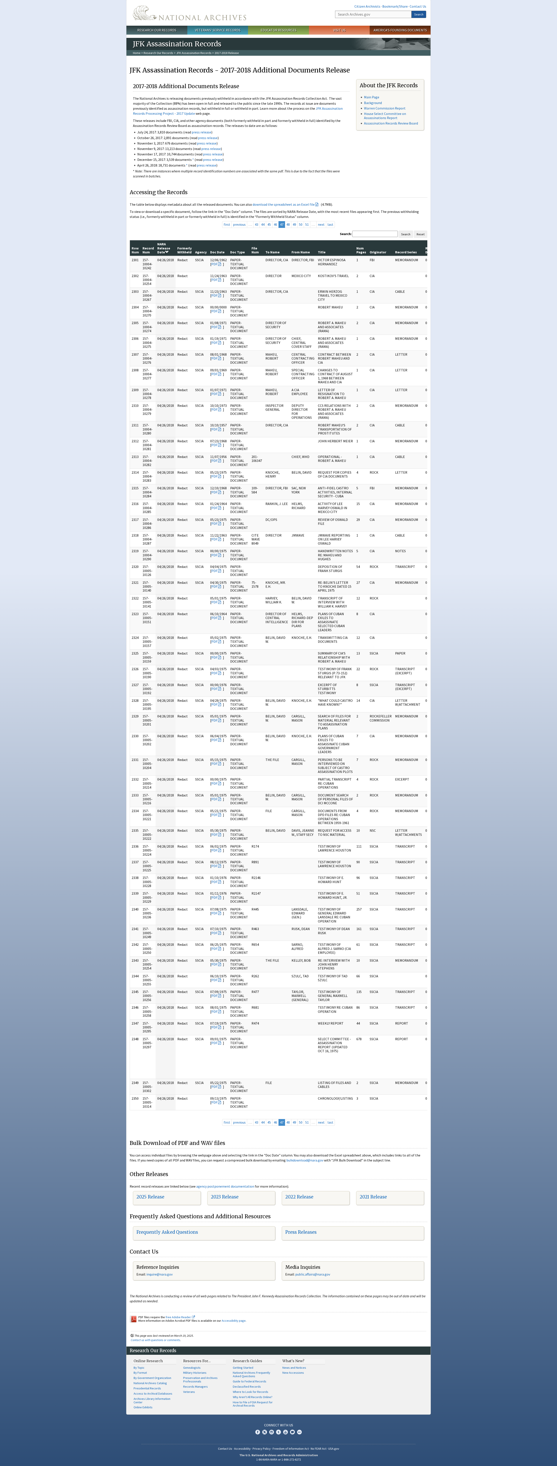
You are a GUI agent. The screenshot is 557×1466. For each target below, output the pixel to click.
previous (239, 224)
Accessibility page (234, 1321)
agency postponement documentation (225, 1186)
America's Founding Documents (400, 30)
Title (321, 252)
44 (263, 224)
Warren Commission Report (385, 108)
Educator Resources (278, 30)
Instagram (271, 1432)
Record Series (406, 252)
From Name (301, 252)
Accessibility (242, 1449)
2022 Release (299, 1197)
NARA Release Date (163, 248)
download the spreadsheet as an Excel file (284, 204)
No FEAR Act (318, 1449)
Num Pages (361, 250)
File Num (255, 250)
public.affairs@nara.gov (312, 1274)
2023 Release (224, 1197)
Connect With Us (278, 1425)
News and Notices (294, 1368)
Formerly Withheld (184, 250)
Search (418, 14)
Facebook (257, 1432)
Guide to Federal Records (249, 1381)
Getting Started (243, 1368)
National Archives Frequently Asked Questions (251, 1374)
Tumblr (278, 1432)
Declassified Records (247, 1387)
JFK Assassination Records (193, 53)
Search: (346, 234)
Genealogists (192, 1368)
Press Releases (301, 1232)
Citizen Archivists (367, 6)
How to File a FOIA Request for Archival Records (253, 1404)
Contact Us (418, 6)
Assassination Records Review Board (391, 123)
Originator (378, 252)
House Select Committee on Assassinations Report (385, 115)
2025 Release (150, 1197)
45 (269, 224)
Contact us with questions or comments (155, 1340)
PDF (214, 264)
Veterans (189, 1392)
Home (137, 53)
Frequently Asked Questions (167, 1232)
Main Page (371, 97)
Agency (201, 252)
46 (275, 224)
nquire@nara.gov (160, 1274)
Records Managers (195, 1387)
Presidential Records (147, 1388)
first (227, 224)
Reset (420, 234)
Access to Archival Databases (153, 1393)
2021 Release (373, 1197)
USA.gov (333, 1449)
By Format (140, 1373)
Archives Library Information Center (152, 1400)
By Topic (139, 1368)
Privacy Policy (262, 1449)
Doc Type (237, 252)
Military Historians (194, 1373)
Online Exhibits (143, 1407)
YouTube (285, 1432)
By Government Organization (152, 1378)
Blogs (292, 1432)
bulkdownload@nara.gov (304, 1160)
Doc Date (217, 252)
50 (300, 224)
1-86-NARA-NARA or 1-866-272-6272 (278, 1459)
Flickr (299, 1432)
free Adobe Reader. (179, 1317)
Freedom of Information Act (291, 1449)
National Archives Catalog (150, 1383)
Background (373, 103)
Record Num (148, 250)
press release (201, 132)
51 (307, 224)
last (330, 224)
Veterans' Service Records (217, 30)
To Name (272, 252)
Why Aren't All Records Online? (252, 1397)
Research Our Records (156, 30)
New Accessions (293, 1373)
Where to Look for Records (250, 1392)
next (321, 224)
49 (294, 224)
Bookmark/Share (395, 6)
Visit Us (339, 30)
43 (256, 224)
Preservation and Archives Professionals (200, 1379)
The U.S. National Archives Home (189, 12)
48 (288, 224)
